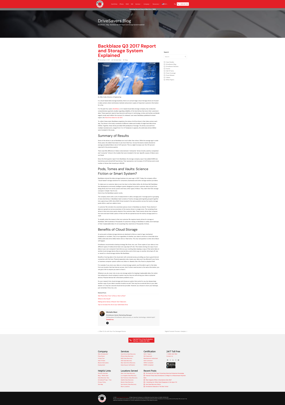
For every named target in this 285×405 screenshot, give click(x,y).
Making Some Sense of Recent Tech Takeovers (112, 302)
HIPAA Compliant (148, 362)
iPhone (122, 4)
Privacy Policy (102, 382)
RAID (127, 4)
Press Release (170, 75)
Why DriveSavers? (103, 354)
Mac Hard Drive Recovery (128, 362)
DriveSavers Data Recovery (122, 397)
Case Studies (170, 62)
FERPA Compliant (148, 365)
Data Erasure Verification (128, 365)
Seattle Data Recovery (127, 380)
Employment (101, 365)
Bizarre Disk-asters (103, 362)
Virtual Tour (101, 358)
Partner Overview (103, 373)
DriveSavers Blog (171, 64)
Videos (168, 77)
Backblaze (116, 109)
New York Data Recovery (128, 373)
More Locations (125, 386)
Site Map (100, 384)
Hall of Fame (101, 360)
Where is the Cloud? (104, 299)
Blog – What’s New (103, 375)
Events (168, 69)
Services (137, 4)
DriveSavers (101, 25)
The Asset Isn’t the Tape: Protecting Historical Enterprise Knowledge (165, 373)
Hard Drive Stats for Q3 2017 (113, 117)
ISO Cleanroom (148, 356)
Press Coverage (171, 73)
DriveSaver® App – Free (104, 380)
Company (146, 4)
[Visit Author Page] (102, 313)
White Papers (170, 80)
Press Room (101, 356)
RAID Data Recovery (126, 358)
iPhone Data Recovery (127, 356)
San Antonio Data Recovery (128, 384)
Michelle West (117, 60)
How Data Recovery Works (153, 384)
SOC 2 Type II (147, 354)
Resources (156, 4)
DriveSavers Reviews (172, 66)
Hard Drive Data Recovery (128, 354)
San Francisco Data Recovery (129, 378)
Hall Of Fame (170, 71)
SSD (132, 4)
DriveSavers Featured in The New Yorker (157, 386)
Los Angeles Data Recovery (128, 375)
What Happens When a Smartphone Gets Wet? (159, 380)
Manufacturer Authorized (151, 358)
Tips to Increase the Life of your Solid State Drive (113, 305)
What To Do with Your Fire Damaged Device (112, 331)
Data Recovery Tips (103, 378)
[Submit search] (185, 57)
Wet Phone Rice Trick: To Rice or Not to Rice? (112, 296)
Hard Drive (114, 4)
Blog (107, 25)
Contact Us (169, 356)
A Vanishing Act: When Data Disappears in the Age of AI (161, 382)
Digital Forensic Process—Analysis (175, 331)
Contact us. (110, 319)
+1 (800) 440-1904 (171, 354)
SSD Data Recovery (126, 360)
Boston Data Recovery (127, 382)
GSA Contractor (148, 360)
